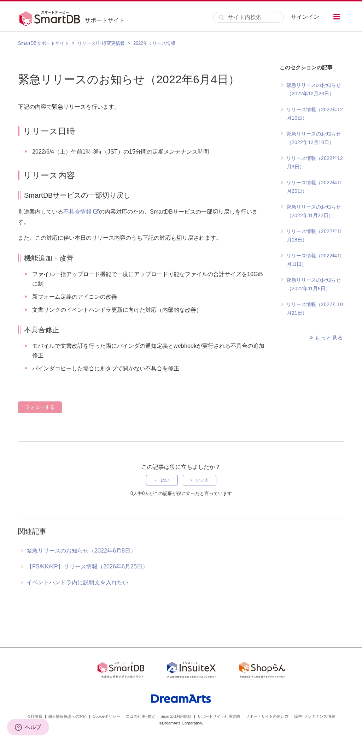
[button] (336, 16)
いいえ (202, 480)
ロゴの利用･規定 (140, 716)
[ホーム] (51, 17)
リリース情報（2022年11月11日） (314, 260)
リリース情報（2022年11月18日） (314, 235)
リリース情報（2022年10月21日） (314, 309)
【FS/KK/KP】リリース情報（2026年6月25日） (87, 566)
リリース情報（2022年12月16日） (314, 114)
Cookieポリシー (106, 716)
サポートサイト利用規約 (218, 716)
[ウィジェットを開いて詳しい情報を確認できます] (28, 727)
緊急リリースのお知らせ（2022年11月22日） (313, 211)
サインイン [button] (305, 17)
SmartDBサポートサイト (43, 43)
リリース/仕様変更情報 (101, 43)
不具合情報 (77, 212)
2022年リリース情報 (154, 43)
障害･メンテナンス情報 (314, 716)
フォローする (40, 407)
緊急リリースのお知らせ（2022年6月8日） (81, 551)
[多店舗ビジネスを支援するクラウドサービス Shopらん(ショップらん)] (262, 671)
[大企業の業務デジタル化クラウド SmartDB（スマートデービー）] (121, 671)
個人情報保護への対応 (67, 716)
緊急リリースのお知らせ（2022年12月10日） (313, 138)
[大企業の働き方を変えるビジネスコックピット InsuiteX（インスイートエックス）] (191, 671)
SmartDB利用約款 (176, 716)
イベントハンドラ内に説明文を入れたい (77, 582)
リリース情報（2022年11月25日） (314, 187)
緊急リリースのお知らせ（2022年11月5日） (313, 284)
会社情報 (34, 716)
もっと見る (329, 338)
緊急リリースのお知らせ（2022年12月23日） (313, 89)
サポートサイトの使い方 (267, 716)
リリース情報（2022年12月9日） (314, 162)
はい (165, 480)
